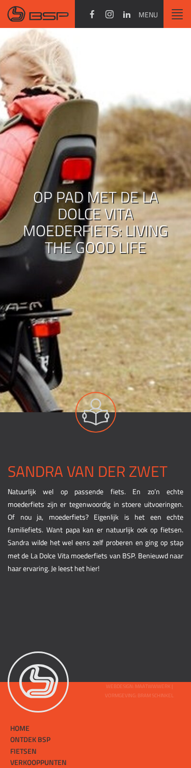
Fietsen (23, 751)
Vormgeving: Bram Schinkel (139, 695)
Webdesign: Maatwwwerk (139, 686)
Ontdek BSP (30, 739)
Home (20, 728)
